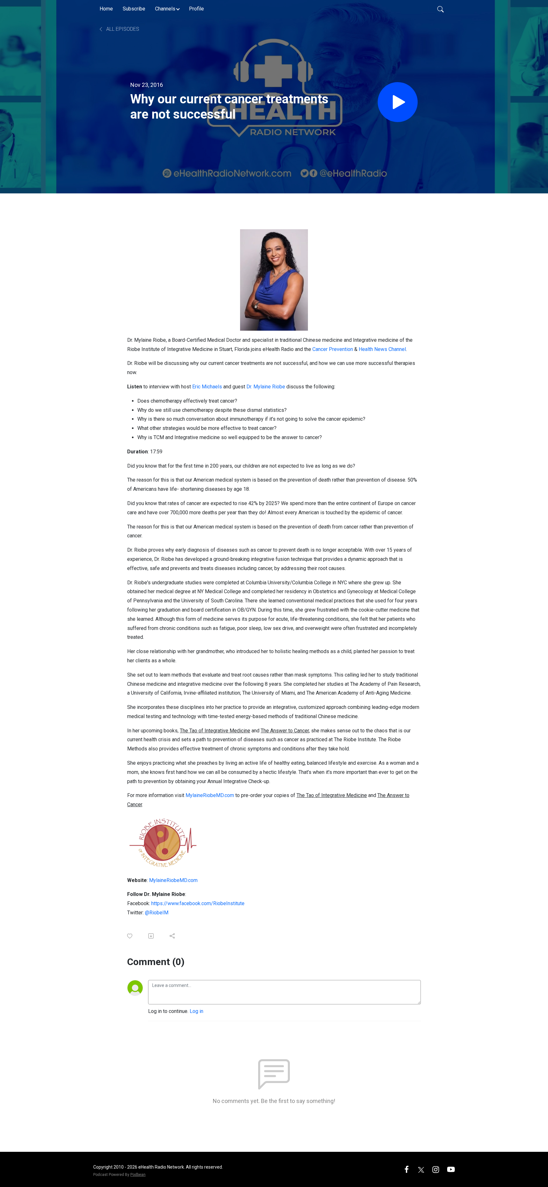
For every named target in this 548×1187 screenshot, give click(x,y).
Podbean (138, 1174)
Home (106, 9)
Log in (196, 1011)
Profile (196, 9)
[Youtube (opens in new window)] (451, 1169)
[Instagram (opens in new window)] (436, 1169)
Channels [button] (165, 9)
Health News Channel (382, 349)
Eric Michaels (207, 387)
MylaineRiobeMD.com (210, 795)
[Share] (172, 936)
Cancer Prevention (332, 349)
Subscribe (134, 9)
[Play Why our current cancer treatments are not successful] (398, 102)
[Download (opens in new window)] (151, 936)
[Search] (440, 9)
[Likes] (130, 936)
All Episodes (122, 29)
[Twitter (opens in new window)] (421, 1169)
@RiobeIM (156, 913)
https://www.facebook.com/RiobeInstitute (198, 903)
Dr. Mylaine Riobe (265, 387)
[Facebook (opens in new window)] (406, 1169)
